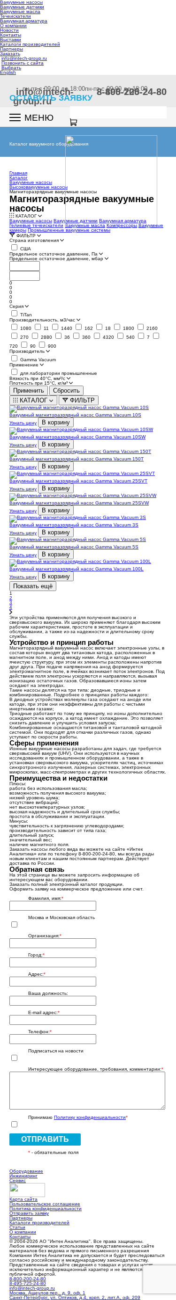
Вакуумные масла (20, 11)
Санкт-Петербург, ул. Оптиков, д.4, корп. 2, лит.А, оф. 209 (74, 1297)
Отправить (45, 1139)
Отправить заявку (29, 1213)
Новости (9, 30)
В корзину (56, 422)
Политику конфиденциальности (90, 1117)
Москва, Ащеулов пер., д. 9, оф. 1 (47, 1292)
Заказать (10, 53)
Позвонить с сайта (22, 63)
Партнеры (11, 48)
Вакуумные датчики (22, 6)
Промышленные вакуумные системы (69, 230)
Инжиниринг (23, 1175)
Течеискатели (15, 16)
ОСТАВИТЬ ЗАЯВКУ (50, 97)
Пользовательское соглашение (44, 1203)
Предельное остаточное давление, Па (54, 254)
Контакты (10, 34)
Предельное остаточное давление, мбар (57, 258)
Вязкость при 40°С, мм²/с (38, 378)
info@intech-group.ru (24, 58)
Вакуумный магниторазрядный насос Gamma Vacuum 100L (76, 568)
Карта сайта (23, 1199)
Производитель (27, 351)
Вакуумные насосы (30, 220)
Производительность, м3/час (43, 320)
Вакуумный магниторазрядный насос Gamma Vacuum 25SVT (78, 480)
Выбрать (11, 67)
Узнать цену (23, 422)
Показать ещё (33, 586)
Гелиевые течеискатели (36, 225)
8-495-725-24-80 (132, 91)
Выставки (10, 39)
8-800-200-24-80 (27, 1278)
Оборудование (26, 1171)
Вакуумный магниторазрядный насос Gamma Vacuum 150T (76, 458)
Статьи (17, 1227)
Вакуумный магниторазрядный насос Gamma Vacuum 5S (73, 546)
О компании (13, 25)
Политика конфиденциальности (45, 1208)
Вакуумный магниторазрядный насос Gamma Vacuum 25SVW (79, 502)
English (8, 72)
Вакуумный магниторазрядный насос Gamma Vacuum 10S (75, 414)
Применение (24, 365)
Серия (17, 306)
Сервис (17, 1180)
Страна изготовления (34, 240)
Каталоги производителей (30, 44)
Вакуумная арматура (23, 20)
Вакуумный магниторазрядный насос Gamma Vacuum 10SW (77, 436)
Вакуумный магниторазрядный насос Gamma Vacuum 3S (73, 524)
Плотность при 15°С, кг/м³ (39, 383)
